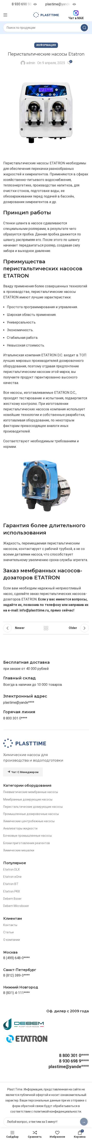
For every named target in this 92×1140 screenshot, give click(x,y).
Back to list (46, 628)
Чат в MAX (76, 18)
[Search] (84, 27)
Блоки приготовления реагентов (26, 843)
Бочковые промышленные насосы (27, 835)
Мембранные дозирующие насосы (27, 799)
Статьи (8, 932)
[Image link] (24, 743)
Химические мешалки (18, 850)
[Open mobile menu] (5, 15)
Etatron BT (10, 884)
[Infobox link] (19, 712)
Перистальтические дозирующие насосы (33, 806)
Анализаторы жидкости (20, 828)
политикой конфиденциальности (57, 1111)
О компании (11, 939)
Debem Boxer (12, 898)
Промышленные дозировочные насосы (31, 814)
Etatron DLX (11, 869)
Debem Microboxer (16, 906)
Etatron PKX (11, 891)
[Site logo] (46, 15)
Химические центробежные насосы (29, 821)
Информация (46, 45)
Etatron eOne (12, 876)
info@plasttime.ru (34, 610)
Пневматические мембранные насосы (30, 792)
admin (30, 63)
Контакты (10, 925)
